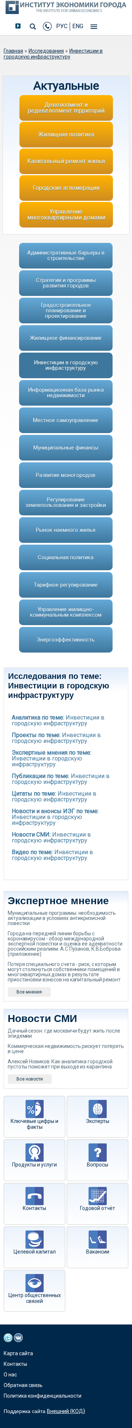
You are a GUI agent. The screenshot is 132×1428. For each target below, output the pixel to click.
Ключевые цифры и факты (34, 1124)
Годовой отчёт (97, 1208)
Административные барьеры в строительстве (65, 255)
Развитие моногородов (65, 475)
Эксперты (97, 1121)
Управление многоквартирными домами (66, 214)
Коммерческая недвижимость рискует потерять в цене (66, 1048)
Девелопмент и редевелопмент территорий (66, 107)
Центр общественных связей (34, 1298)
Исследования (46, 51)
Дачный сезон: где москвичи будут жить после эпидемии (64, 1033)
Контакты (34, 1208)
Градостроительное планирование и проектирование (66, 310)
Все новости (29, 1079)
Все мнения (29, 992)
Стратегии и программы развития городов (66, 283)
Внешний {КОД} (66, 1411)
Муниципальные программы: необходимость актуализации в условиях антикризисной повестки (62, 918)
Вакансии (97, 1252)
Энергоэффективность (66, 639)
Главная (13, 51)
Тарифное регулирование (66, 585)
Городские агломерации (66, 187)
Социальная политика (66, 557)
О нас (10, 1375)
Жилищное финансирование (66, 338)
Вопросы (97, 1165)
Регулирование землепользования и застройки (65, 502)
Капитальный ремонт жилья (66, 161)
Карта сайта (18, 1353)
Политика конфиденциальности (42, 1396)
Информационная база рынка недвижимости (66, 393)
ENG (77, 26)
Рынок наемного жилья (65, 530)
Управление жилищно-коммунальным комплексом (66, 612)
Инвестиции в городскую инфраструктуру (53, 54)
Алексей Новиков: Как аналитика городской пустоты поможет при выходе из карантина (60, 1064)
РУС (61, 26)
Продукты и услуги (34, 1165)
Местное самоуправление (65, 420)
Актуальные (66, 85)
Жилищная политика (66, 134)
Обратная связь (23, 1385)
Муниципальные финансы (65, 447)
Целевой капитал (35, 1252)
